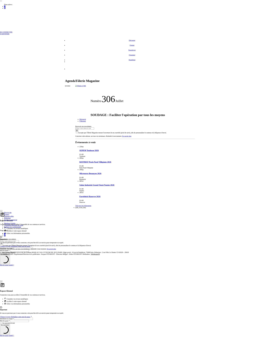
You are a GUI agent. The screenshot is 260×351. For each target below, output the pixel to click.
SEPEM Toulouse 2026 (89, 150)
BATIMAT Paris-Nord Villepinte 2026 (95, 162)
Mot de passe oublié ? (7, 265)
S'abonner (4, 34)
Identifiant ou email (7, 319)
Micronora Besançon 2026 (90, 173)
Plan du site (7, 212)
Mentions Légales (9, 223)
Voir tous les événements (83, 206)
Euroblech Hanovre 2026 (89, 196)
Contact (6, 214)
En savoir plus (126, 136)
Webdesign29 (95, 254)
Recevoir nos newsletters (83, 126)
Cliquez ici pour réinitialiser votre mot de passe (15, 317)
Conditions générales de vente (13, 225)
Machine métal (84, 72)
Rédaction (7, 218)
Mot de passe (5, 321)
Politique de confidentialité (12, 227)
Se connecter (6, 32)
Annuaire (76, 65)
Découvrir (82, 119)
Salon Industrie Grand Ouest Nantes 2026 (96, 185)
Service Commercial (10, 220)
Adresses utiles (9, 216)
